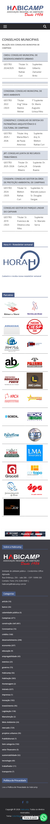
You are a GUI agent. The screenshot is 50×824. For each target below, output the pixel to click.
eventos (5, 662)
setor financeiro (9, 749)
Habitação (6, 678)
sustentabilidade (9, 755)
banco (4, 607)
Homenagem (7, 684)
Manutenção (7, 716)
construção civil (9, 623)
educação (6, 651)
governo (5, 667)
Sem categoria (8, 744)
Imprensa (6, 694)
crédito (5, 634)
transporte (7, 771)
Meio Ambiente (8, 722)
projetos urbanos (9, 733)
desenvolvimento (9, 640)
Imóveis (5, 689)
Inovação (6, 700)
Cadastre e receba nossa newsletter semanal (21, 276)
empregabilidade (9, 656)
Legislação (6, 711)
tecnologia (6, 760)
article (5, 601)
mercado (6, 727)
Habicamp (6, 673)
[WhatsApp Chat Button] (43, 817)
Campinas (6, 618)
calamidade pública (10, 612)
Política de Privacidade (17, 787)
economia (6, 645)
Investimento (8, 706)
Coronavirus (7, 629)
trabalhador (7, 766)
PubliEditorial (8, 738)
